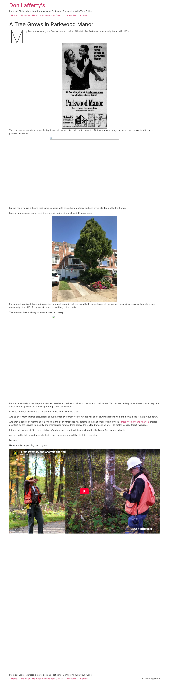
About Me (71, 15)
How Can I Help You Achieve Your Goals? (42, 15)
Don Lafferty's (27, 5)
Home (14, 15)
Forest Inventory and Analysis (134, 421)
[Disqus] (84, 569)
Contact (84, 15)
